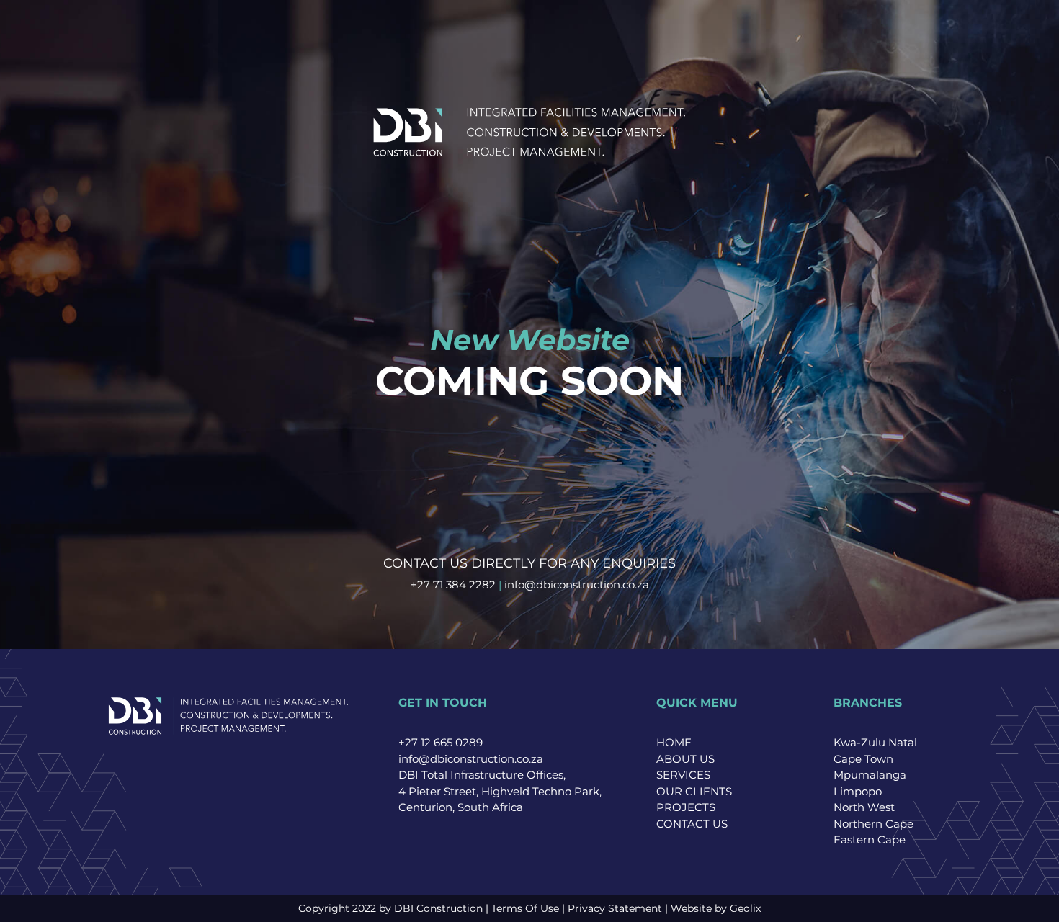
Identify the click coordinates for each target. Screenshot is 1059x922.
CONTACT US (692, 824)
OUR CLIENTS (694, 791)
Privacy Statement (615, 908)
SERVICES (683, 775)
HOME (674, 742)
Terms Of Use (525, 908)
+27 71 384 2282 (453, 584)
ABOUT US (685, 759)
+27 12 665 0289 (440, 742)
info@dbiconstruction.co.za (576, 584)
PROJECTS (685, 807)
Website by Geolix (716, 908)
